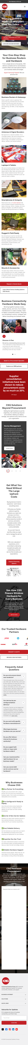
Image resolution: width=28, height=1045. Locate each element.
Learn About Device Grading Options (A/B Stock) (13, 290)
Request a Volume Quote (14, 284)
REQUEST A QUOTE (14, 652)
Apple (5, 72)
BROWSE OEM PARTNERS (14, 657)
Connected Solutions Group (12, 1039)
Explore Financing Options (14, 562)
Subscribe (14, 1022)
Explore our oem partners (11, 43)
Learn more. (14, 715)
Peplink (17, 72)
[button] (24, 6)
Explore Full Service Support (12, 448)
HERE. (5, 695)
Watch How (14, 614)
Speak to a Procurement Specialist (14, 360)
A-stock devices (16, 202)
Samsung (11, 72)
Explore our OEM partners (14, 366)
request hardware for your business (11, 38)
